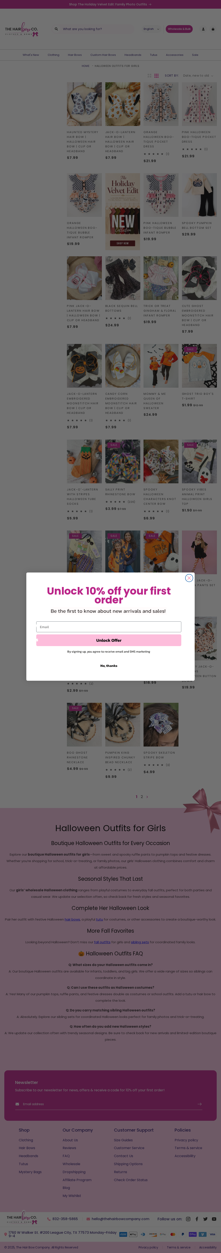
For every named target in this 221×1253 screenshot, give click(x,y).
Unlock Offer (109, 640)
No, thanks (108, 665)
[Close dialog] (189, 578)
